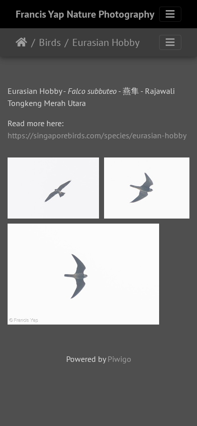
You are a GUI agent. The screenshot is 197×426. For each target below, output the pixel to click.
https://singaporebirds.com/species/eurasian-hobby (97, 135)
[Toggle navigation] (170, 14)
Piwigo (119, 359)
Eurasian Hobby (105, 42)
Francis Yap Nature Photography (85, 14)
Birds (50, 42)
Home (21, 42)
